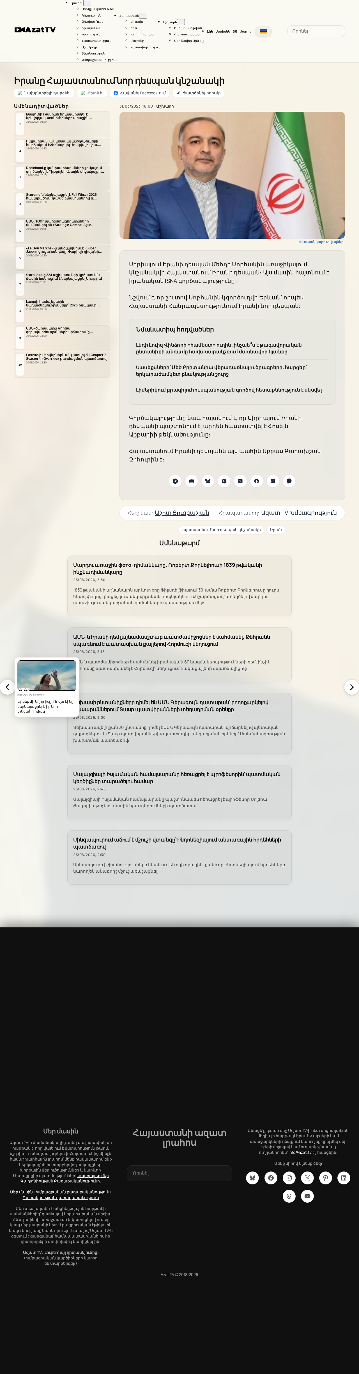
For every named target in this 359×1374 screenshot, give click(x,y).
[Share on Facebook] (256, 481)
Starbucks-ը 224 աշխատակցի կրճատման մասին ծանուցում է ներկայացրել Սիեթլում (64, 276)
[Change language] (263, 31)
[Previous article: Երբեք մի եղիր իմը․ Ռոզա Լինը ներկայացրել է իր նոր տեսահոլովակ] (7, 687)
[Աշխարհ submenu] (181, 22)
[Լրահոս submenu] (87, 3)
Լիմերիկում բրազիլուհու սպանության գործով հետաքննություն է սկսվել (229, 389)
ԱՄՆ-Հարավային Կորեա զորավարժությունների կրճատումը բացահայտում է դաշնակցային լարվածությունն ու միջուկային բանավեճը (64, 330)
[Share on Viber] (289, 481)
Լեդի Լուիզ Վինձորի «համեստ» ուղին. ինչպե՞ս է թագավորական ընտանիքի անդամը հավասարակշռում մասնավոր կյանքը (219, 348)
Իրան (276, 529)
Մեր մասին (21, 1192)
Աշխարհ (165, 106)
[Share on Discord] (191, 481)
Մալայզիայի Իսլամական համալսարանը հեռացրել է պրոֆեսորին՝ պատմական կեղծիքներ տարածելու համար (176, 778)
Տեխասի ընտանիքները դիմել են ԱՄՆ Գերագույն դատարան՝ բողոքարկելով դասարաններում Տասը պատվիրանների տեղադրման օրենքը (170, 706)
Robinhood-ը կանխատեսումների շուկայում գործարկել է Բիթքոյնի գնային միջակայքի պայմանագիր (64, 170)
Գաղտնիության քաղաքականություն (61, 1197)
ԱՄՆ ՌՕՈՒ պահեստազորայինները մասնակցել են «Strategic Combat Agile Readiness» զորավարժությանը (58, 223)
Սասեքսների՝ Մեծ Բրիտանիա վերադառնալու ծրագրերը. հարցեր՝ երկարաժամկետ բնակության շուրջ (221, 370)
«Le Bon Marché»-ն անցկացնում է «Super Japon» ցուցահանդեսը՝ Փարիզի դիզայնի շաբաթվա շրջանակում (62, 250)
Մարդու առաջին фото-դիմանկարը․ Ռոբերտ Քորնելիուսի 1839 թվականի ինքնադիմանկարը (167, 568)
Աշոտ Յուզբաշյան (182, 513)
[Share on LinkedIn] (272, 481)
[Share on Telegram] (175, 481)
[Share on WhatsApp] (224, 481)
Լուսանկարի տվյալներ (323, 241)
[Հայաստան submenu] (143, 16)
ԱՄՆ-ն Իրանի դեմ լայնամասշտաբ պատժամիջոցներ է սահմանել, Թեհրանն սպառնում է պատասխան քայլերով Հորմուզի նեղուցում (171, 640)
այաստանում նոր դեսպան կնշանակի (221, 529)
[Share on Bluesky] (207, 481)
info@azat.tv (300, 1152)
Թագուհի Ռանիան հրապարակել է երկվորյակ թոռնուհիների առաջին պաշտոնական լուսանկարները (57, 116)
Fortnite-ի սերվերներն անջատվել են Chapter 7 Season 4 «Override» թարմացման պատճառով (66, 356)
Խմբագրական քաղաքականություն (72, 1192)
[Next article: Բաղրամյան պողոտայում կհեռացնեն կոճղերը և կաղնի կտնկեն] (351, 687)
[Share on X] (240, 481)
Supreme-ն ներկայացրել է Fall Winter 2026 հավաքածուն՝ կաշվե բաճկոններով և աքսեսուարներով (61, 196)
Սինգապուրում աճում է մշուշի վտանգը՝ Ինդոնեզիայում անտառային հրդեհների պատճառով (177, 843)
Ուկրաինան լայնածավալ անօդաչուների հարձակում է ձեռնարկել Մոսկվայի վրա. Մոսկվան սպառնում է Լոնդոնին (62, 143)
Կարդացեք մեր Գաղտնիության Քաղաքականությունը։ (64, 1178)
